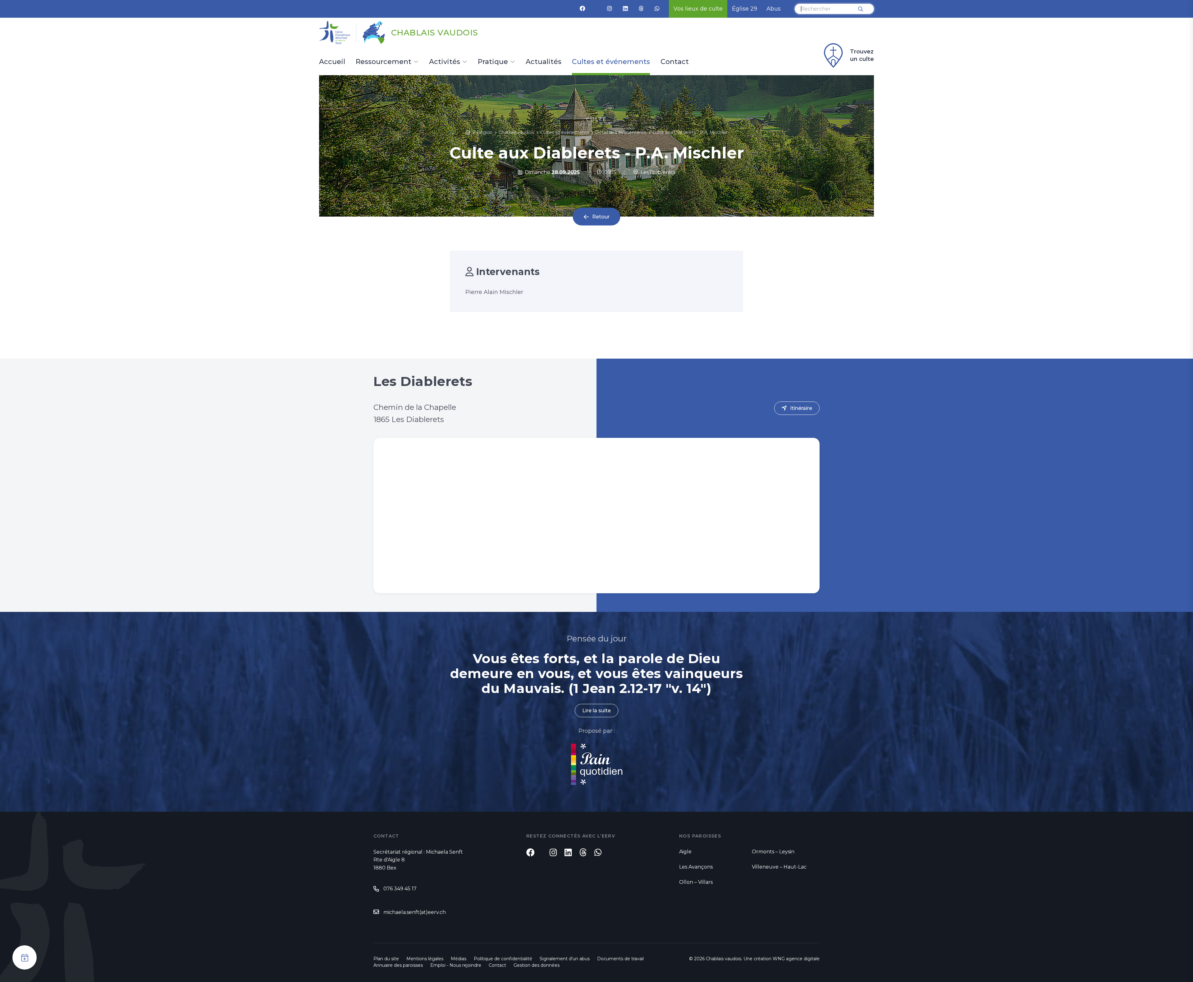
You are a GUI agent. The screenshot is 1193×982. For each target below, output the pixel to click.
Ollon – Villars (696, 882)
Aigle (685, 852)
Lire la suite (596, 711)
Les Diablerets (656, 172)
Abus (773, 8)
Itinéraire (801, 408)
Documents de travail (620, 958)
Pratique (493, 62)
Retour (601, 217)
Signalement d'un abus (565, 958)
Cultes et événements (611, 62)
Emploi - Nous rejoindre (455, 965)
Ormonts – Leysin (773, 852)
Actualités (543, 62)
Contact (674, 62)
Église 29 (744, 8)
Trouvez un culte (862, 55)
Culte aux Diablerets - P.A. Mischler (690, 132)
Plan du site (386, 958)
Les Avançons (696, 867)
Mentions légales (424, 958)
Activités (444, 62)
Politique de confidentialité (503, 958)
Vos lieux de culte (698, 8)
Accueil (332, 62)
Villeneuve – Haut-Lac (779, 867)
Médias (458, 958)
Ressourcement (383, 62)
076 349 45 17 (400, 889)
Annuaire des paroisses (398, 965)
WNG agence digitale (796, 958)
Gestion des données (537, 965)
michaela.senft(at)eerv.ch (414, 912)
